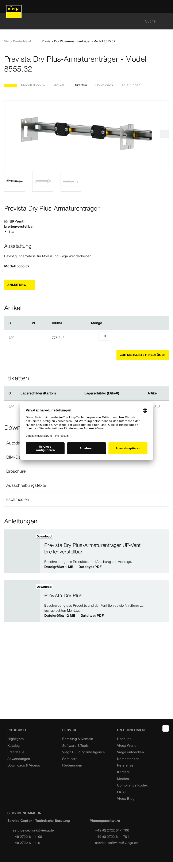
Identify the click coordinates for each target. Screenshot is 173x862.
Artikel (59, 85)
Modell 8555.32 (33, 85)
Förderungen (72, 765)
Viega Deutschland (17, 41)
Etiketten (80, 85)
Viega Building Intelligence (83, 752)
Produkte (17, 730)
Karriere (123, 772)
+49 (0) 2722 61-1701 (112, 836)
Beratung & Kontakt (77, 739)
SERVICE (69, 730)
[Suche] (166, 21)
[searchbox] (83, 21)
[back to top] (165, 728)
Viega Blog (125, 798)
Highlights (15, 739)
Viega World (126, 745)
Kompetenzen (128, 759)
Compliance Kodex (132, 785)
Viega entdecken (130, 752)
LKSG (121, 792)
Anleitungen (131, 85)
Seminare (69, 759)
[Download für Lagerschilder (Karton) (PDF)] (59, 393)
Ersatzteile (15, 752)
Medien (123, 779)
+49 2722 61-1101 (27, 843)
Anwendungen (18, 759)
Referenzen (126, 765)
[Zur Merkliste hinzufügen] (166, 64)
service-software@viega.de (116, 843)
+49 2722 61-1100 (27, 836)
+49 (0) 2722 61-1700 (112, 830)
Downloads (104, 85)
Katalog (13, 745)
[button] (86, 471)
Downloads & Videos (23, 765)
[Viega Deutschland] (13, 6)
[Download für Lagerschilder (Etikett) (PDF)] (122, 393)
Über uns (124, 739)
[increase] (115, 337)
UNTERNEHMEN (131, 730)
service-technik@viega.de (33, 830)
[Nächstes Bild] (164, 134)
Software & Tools (75, 745)
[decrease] (93, 337)
